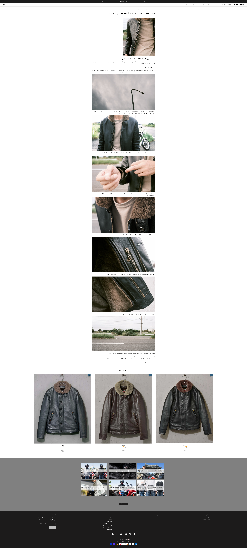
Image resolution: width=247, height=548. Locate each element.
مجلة (154, 9)
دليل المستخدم (109, 514)
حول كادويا (208, 514)
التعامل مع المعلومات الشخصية (106, 525)
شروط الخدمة (109, 521)
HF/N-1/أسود (185, 445)
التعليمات (110, 517)
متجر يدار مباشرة (157, 514)
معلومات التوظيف (206, 517)
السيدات (223, 4)
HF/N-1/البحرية (62, 446)
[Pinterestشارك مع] (145, 362)
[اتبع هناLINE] (112, 534)
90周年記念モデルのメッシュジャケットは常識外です (93, 470)
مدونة (198, 4)
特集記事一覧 (123, 503)
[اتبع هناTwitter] (130, 534)
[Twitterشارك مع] (149, 362)
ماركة (215, 4)
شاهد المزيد (188, 4)
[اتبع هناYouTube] (121, 534)
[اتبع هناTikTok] (117, 534)
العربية (120, 539)
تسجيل (52, 527)
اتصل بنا (110, 519)
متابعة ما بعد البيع (207, 519)
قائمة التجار (159, 517)
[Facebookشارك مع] (153, 362)
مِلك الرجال (229, 4)
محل (193, 4)
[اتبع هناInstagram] (126, 534)
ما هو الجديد (209, 4)
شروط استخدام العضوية (107, 523)
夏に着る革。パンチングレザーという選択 (119, 470)
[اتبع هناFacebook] (134, 534)
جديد (219, 4)
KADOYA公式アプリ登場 (123, 1)
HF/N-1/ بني (123, 445)
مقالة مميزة (203, 4)
